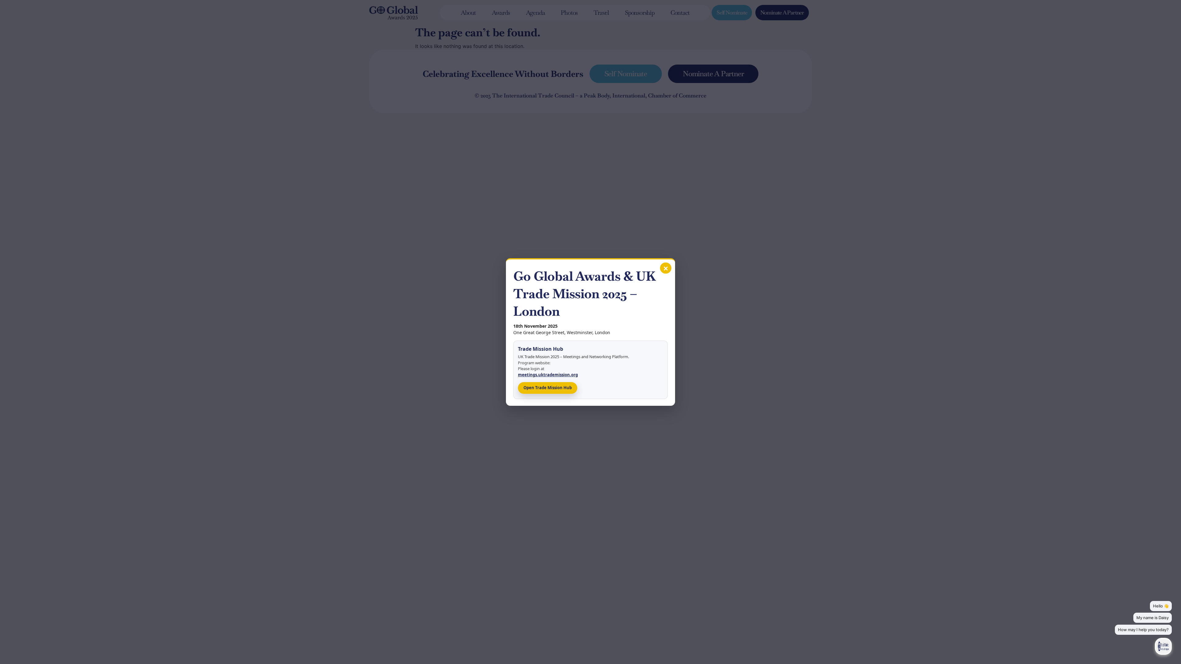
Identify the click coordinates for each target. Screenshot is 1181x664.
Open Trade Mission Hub (547, 387)
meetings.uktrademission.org (548, 374)
